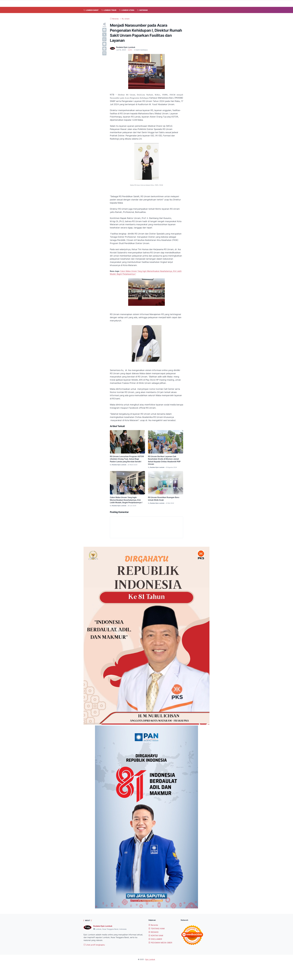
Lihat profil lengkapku (95, 945)
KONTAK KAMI (156, 935)
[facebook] (104, 30)
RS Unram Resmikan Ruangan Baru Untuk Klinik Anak (163, 498)
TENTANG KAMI (157, 928)
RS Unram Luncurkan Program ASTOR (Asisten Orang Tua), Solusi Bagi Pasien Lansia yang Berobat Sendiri (127, 459)
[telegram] (104, 44)
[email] (104, 53)
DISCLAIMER (156, 939)
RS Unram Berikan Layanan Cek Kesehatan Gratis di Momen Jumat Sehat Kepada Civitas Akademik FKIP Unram (164, 460)
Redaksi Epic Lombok (102, 926)
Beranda (154, 925)
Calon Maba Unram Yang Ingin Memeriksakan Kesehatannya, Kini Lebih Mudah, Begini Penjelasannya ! (126, 500)
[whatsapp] (104, 39)
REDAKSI (154, 932)
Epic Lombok (150, 959)
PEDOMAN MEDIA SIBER (161, 942)
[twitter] (104, 34)
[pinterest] (104, 49)
